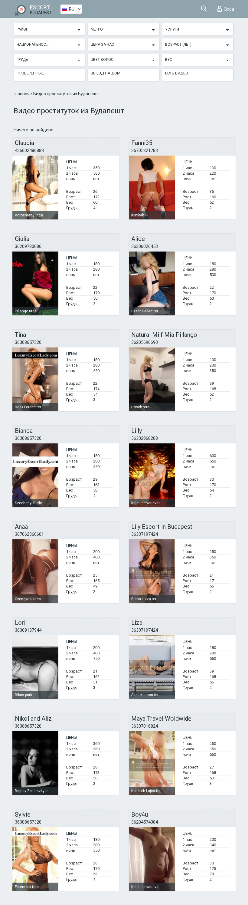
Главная (22, 93)
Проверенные (30, 73)
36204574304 (144, 822)
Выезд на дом (105, 73)
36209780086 (28, 246)
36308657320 (28, 342)
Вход (229, 9)
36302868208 (144, 438)
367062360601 (29, 534)
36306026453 (144, 246)
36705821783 (144, 150)
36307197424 (144, 534)
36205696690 (144, 342)
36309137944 (28, 630)
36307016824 (144, 726)
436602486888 (29, 150)
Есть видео (176, 73)
